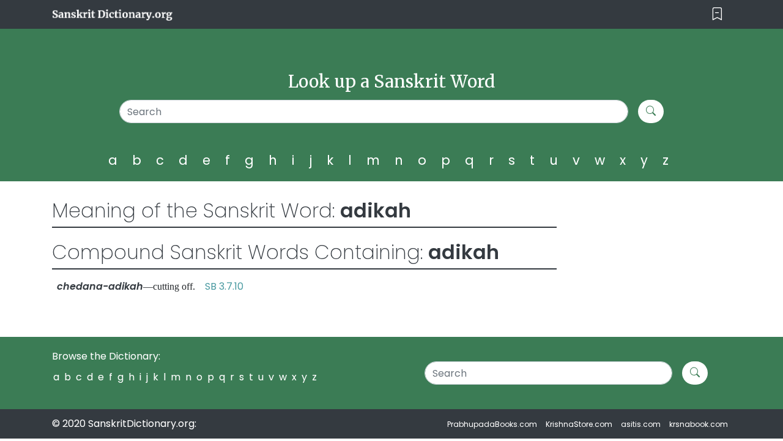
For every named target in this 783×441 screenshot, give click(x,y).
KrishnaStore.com (579, 424)
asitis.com (641, 424)
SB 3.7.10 (224, 286)
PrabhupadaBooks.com (492, 424)
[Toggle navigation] (717, 14)
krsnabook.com (698, 424)
